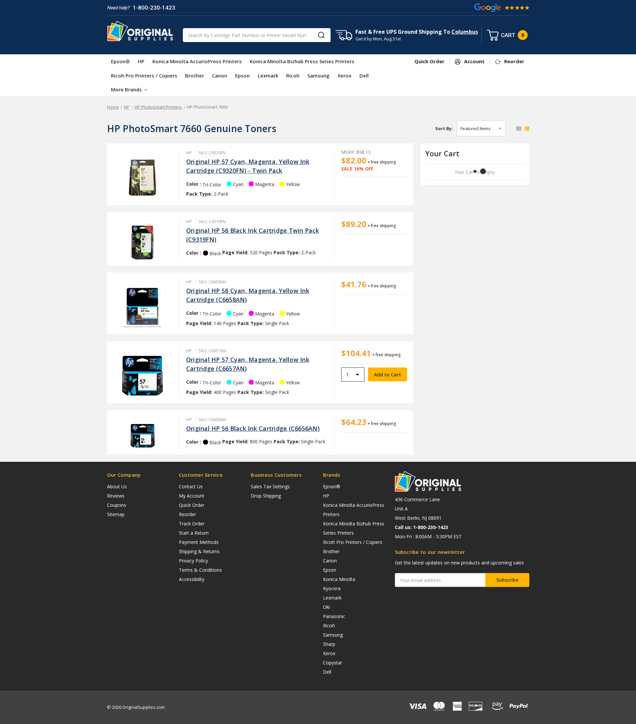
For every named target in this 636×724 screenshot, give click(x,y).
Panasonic (334, 616)
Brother (194, 75)
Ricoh (292, 75)
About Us (117, 486)
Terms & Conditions (200, 570)
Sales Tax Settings (270, 486)
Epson (242, 75)
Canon (219, 75)
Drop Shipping (266, 496)
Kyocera (332, 588)
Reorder (187, 514)
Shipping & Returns (199, 551)
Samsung (318, 75)
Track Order (191, 523)
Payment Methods (199, 542)
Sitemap (116, 514)
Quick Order (191, 505)
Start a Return (194, 533)
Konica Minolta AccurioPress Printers (197, 61)
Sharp (329, 644)
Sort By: (444, 128)
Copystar (332, 662)
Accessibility (191, 579)
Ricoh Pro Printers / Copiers (144, 75)
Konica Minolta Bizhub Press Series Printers (302, 61)
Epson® (120, 61)
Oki (326, 607)
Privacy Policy (193, 560)
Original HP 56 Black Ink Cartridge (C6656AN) (253, 428)
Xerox (344, 75)
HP (141, 61)
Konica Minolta (339, 579)
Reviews (116, 496)
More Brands (127, 89)
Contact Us (191, 486)
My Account (191, 496)
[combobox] (257, 35)
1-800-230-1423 (154, 7)
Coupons (116, 505)
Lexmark (268, 75)
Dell (364, 75)
